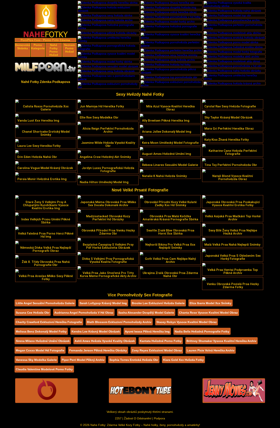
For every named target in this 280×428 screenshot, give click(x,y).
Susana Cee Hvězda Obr (32, 312)
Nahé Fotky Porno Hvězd (53, 49)
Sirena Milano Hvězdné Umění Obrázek (43, 341)
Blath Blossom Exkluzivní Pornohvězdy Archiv (119, 322)
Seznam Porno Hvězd (69, 48)
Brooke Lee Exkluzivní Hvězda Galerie (158, 303)
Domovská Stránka (22, 46)
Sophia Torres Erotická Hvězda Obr (133, 359)
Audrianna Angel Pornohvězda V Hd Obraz (83, 312)
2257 (118, 418)
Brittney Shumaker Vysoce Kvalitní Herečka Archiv (221, 341)
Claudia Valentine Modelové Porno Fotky (44, 369)
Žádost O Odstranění (137, 418)
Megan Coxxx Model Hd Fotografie (40, 350)
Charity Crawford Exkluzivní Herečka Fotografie (49, 322)
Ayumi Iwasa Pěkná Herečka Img (147, 331)
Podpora (159, 418)
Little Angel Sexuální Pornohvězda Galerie (45, 303)
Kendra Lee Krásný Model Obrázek (96, 331)
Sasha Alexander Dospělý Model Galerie (146, 312)
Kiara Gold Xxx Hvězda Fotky (183, 359)
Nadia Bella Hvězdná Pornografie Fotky (202, 331)
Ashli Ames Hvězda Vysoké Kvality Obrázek (105, 341)
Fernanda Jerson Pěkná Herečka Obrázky (98, 350)
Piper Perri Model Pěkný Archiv (83, 359)
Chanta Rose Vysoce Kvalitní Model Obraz (208, 312)
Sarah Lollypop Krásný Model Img (103, 303)
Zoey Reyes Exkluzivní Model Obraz (157, 350)
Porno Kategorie (38, 46)
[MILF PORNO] (46, 68)
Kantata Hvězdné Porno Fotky (161, 341)
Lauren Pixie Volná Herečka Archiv (210, 350)
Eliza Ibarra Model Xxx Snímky (210, 303)
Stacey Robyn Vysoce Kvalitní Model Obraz (186, 322)
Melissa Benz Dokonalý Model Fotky (41, 331)
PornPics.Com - (31, 40)
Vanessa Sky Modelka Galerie (36, 359)
